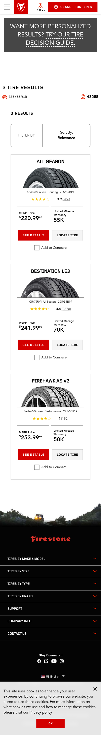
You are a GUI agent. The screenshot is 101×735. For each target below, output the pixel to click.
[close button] (95, 689)
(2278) (66, 309)
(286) (66, 199)
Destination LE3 (50, 271)
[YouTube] (54, 661)
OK (50, 723)
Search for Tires (76, 7)
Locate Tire (67, 235)
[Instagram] (62, 661)
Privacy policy (40, 713)
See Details (34, 235)
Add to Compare (54, 247)
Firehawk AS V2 (50, 381)
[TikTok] (46, 661)
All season (50, 162)
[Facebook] (39, 661)
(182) (65, 418)
